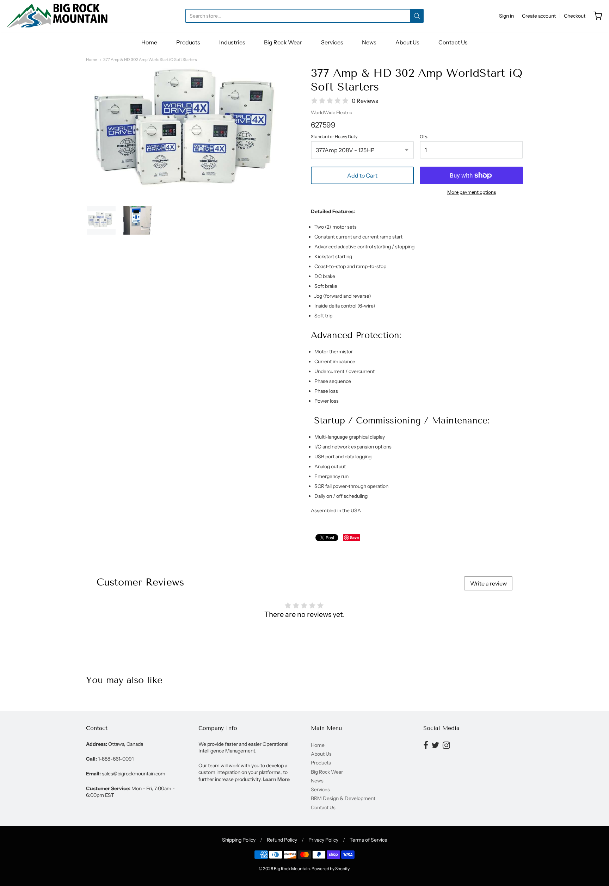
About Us (407, 42)
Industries (232, 42)
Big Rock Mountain (292, 868)
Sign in (506, 16)
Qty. (424, 136)
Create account (539, 16)
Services (332, 42)
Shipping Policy (239, 840)
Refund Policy (282, 840)
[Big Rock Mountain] (57, 16)
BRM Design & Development (343, 798)
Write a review (488, 583)
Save (354, 537)
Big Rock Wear (283, 42)
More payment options (471, 192)
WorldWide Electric (331, 112)
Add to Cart (362, 175)
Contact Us (453, 42)
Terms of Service (368, 840)
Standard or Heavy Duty (334, 136)
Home (149, 42)
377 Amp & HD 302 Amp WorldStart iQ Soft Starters (150, 59)
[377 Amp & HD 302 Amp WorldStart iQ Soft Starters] (101, 220)
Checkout (574, 16)
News (369, 42)
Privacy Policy (323, 840)
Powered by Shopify (330, 868)
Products (188, 42)
